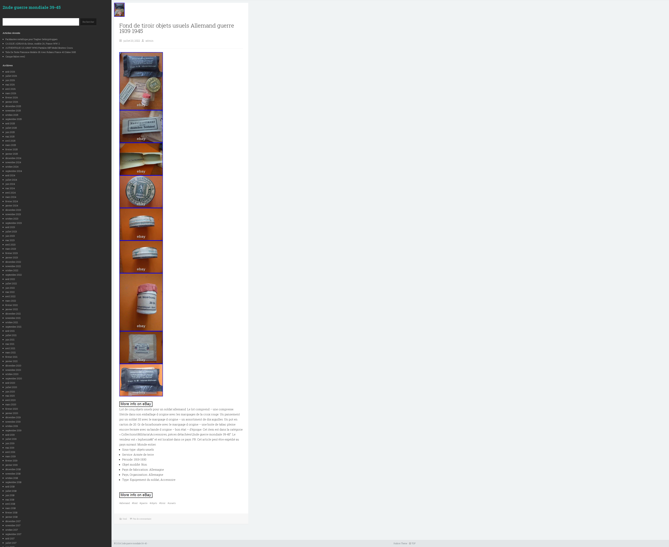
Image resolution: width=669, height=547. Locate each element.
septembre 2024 (13, 171)
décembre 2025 (13, 106)
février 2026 (11, 97)
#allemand (124, 503)
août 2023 (10, 227)
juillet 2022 (11, 283)
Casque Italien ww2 (15, 56)
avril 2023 (10, 244)
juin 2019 (9, 443)
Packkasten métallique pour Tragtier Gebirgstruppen (31, 39)
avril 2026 (10, 88)
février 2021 (11, 356)
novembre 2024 (13, 162)
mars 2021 (10, 352)
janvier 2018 (11, 516)
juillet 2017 (11, 542)
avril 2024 (10, 192)
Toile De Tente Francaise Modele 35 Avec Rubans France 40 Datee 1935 (40, 52)
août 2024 (10, 175)
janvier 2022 (11, 309)
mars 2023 (10, 248)
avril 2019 (10, 452)
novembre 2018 (13, 473)
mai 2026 (10, 84)
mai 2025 (10, 136)
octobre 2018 (11, 478)
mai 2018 (9, 499)
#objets (153, 503)
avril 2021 (10, 348)
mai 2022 (10, 292)
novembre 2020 (13, 369)
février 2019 (11, 460)
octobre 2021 (11, 322)
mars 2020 (10, 404)
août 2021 (10, 330)
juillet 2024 (11, 179)
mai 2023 (10, 240)
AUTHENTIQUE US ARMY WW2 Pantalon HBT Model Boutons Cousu (39, 47)
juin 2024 (10, 183)
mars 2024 (10, 197)
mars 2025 (10, 145)
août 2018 (10, 486)
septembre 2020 (13, 378)
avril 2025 (10, 140)
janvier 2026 (11, 101)
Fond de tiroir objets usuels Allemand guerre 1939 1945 (176, 28)
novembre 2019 (13, 421)
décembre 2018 (13, 469)
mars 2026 (10, 93)
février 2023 (11, 253)
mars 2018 (10, 508)
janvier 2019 (11, 464)
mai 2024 (10, 188)
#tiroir (162, 503)
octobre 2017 (11, 529)
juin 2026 (10, 80)
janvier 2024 (11, 205)
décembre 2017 (13, 521)
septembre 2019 (13, 430)
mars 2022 (10, 300)
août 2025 (10, 123)
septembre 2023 (13, 223)
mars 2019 (10, 456)
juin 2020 (10, 391)
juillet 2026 (11, 75)
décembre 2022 (13, 261)
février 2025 (11, 149)
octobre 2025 (11, 114)
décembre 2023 (13, 209)
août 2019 (10, 434)
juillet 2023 (11, 231)
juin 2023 (10, 235)
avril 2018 (10, 503)
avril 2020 (10, 400)
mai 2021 (9, 343)
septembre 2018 (13, 482)
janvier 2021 (11, 361)
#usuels (172, 503)
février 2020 (11, 408)
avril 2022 (10, 296)
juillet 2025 (11, 127)
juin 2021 (9, 339)
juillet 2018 (11, 490)
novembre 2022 (13, 266)
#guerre (144, 503)
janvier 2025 (11, 153)
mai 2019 (9, 447)
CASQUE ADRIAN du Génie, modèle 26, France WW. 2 (32, 43)
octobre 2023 (11, 218)
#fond (134, 503)
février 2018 (11, 512)
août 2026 (10, 71)
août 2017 (10, 538)
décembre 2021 (13, 313)
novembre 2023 (13, 214)
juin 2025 (10, 132)
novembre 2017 (13, 525)
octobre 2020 (11, 374)
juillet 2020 (11, 387)
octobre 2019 (11, 426)
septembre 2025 (13, 119)
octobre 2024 (11, 166)
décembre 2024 (13, 158)
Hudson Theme (400, 543)
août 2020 (10, 382)
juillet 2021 (11, 335)
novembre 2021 (13, 318)
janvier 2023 (11, 257)
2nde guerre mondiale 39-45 (32, 7)
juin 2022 (10, 287)
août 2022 (10, 279)
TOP (413, 543)
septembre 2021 (13, 326)
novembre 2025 (13, 110)
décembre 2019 (13, 417)
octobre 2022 (11, 270)
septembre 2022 (13, 274)
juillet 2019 (11, 438)
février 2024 (11, 201)
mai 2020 (10, 395)
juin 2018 (9, 495)
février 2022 (11, 305)
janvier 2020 (11, 413)
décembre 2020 (13, 365)
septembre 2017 (13, 534)
